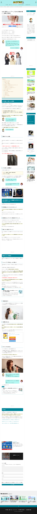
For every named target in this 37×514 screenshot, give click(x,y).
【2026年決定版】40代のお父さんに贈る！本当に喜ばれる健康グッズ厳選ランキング (31, 180)
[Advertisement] (12, 70)
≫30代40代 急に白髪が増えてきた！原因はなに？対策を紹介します (10, 419)
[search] (34, 13)
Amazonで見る (12, 337)
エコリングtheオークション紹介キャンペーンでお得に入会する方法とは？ (31, 76)
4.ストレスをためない (7, 95)
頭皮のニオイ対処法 (5, 90)
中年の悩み (7, 4)
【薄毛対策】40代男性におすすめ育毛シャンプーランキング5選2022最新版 (10, 291)
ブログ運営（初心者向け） (21, 4)
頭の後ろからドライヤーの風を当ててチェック (9, 87)
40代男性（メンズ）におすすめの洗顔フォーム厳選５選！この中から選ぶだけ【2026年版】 (31, 172)
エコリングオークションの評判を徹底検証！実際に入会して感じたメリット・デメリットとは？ (31, 93)
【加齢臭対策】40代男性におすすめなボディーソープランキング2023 (5, 502)
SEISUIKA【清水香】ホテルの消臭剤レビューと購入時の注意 (23, 501)
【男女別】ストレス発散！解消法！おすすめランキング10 (10, 389)
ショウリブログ (21, 511)
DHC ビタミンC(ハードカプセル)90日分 (14, 334)
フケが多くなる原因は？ (7, 83)
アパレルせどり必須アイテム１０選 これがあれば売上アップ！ (31, 101)
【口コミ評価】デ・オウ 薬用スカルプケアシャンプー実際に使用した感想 (32, 502)
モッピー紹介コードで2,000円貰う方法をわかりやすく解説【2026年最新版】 (30, 85)
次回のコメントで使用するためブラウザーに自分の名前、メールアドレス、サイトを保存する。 (12, 482)
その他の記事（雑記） (27, 4)
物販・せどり (10, 4)
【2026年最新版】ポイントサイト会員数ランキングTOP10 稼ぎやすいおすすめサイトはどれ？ (31, 163)
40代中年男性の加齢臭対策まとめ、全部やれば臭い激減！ (13, 501)
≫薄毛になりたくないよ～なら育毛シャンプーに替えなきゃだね (10, 421)
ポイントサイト (15, 4)
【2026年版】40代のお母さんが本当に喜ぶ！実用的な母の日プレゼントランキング (31, 109)
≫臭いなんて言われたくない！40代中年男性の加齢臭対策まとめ (10, 423)
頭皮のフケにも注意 (6, 82)
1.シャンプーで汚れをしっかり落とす (8, 91)
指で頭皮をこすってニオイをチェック (8, 86)
